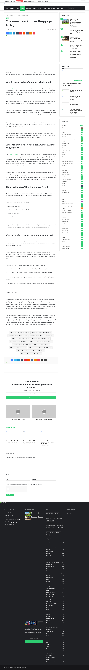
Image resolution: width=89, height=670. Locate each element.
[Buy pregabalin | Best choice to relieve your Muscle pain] (65, 98)
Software (64, 181)
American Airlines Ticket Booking (22, 344)
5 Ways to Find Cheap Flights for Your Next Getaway (13, 441)
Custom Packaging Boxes (51, 522)
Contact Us (60, 8)
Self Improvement (66, 239)
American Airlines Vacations (18, 347)
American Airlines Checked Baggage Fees (41, 335)
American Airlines (12, 154)
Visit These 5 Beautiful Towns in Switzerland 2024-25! (30, 441)
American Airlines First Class (21, 338)
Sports (63, 199)
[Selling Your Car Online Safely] (65, 92)
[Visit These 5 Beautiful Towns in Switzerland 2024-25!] (31, 435)
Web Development (66, 179)
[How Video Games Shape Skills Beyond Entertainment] (34, 623)
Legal (63, 183)
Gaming (64, 152)
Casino (63, 237)
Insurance (64, 226)
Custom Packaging (50, 520)
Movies (64, 217)
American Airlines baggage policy (14, 89)
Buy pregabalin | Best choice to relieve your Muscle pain (75, 98)
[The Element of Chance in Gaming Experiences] (28, 623)
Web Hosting (65, 235)
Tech (17, 8)
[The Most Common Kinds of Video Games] (65, 105)
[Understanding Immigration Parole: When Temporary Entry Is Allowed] (65, 38)
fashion (53, 527)
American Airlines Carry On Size (18, 335)
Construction (65, 221)
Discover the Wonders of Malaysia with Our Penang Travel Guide (47, 442)
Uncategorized (65, 143)
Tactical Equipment (50, 532)
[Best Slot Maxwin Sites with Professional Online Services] (40, 514)
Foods (44, 8)
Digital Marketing (66, 150)
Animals (64, 194)
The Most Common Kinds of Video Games (76, 103)
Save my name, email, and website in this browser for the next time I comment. (24, 484)
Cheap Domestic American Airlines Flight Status (31, 350)
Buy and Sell (65, 188)
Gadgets (64, 190)
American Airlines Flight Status (19, 341)
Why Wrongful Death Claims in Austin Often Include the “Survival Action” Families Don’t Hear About (76, 54)
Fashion (64, 145)
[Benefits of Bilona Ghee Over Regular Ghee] (65, 47)
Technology (58, 532)
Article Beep (23, 667)
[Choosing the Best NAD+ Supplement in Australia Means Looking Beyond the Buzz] (65, 31)
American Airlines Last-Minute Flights (41, 341)
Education (48, 527)
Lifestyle (64, 154)
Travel (22, 8)
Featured (64, 125)
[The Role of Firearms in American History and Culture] (40, 623)
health (58, 527)
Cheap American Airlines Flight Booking (40, 347)
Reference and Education (68, 161)
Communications (66, 219)
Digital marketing (60, 525)
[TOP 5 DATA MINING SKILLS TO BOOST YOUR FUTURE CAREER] (65, 111)
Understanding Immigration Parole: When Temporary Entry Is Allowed (76, 39)
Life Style (28, 8)
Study (63, 223)
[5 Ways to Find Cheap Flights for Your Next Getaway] (13, 435)
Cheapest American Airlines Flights (31, 353)
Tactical (53, 530)
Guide (63, 132)
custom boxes (59, 518)
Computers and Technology (68, 138)
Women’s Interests (66, 210)
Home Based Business (67, 212)
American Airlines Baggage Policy (20, 332)
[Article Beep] (7, 4)
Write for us (51, 8)
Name (7, 474)
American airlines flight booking (40, 338)
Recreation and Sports (67, 243)
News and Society (66, 232)
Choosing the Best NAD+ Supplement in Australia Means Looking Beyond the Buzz (76, 31)
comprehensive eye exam (51, 515)
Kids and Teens (65, 230)
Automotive (65, 172)
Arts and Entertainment (67, 163)
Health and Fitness (66, 130)
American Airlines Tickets (42, 344)
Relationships (65, 228)
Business (12, 8)
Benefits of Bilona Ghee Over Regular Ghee (76, 46)
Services (64, 136)
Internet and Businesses (67, 203)
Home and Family (66, 174)
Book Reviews (65, 248)
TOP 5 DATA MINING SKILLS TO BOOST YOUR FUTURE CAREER (76, 111)
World (39, 8)
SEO (63, 168)
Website (34, 479)
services (48, 530)
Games (34, 8)
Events (63, 241)
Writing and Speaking (67, 206)
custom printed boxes (50, 525)
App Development (66, 197)
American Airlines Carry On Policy (42, 332)
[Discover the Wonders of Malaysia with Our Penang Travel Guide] (48, 435)
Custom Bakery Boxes (50, 518)
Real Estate (65, 170)
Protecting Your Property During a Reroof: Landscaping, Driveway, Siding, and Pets (75, 22)
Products (64, 159)
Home (6, 8)
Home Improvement (66, 134)
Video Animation (66, 246)
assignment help (49, 513)
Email (7, 479)
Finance (64, 156)
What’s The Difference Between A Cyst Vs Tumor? (72, 84)
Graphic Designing (66, 214)
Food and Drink (65, 192)
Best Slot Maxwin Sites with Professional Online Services (36, 1)
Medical (64, 176)
